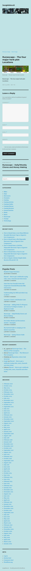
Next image (14, 51)
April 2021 (7, 413)
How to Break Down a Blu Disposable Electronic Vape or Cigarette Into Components (15, 241)
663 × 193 (13, 84)
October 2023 (8, 396)
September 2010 (9, 512)
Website (5, 139)
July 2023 (6, 398)
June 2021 (7, 411)
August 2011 (7, 494)
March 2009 (7, 541)
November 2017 (8, 446)
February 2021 (8, 415)
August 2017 (7, 452)
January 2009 (8, 543)
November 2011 (8, 492)
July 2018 (6, 438)
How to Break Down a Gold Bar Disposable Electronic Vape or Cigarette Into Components (15, 247)
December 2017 (8, 444)
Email (4, 132)
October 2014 (8, 473)
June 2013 (7, 479)
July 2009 (7, 535)
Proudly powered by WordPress (17, 568)
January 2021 (8, 417)
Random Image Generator (11, 271)
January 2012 (8, 487)
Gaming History (8, 206)
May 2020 (7, 427)
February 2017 (8, 456)
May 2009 (7, 537)
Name (4, 125)
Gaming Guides (8, 204)
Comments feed (8, 560)
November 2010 (8, 508)
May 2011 (6, 498)
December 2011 (8, 489)
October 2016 (8, 458)
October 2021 (8, 404)
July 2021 (6, 408)
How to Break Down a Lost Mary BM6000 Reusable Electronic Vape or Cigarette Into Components (16, 235)
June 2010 (7, 516)
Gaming (6, 200)
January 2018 (8, 442)
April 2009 (7, 539)
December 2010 (8, 506)
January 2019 (8, 431)
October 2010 (8, 510)
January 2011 (7, 504)
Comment (5, 102)
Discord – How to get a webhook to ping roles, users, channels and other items (15, 363)
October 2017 (8, 448)
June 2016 (7, 467)
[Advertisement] (15, 34)
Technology (7, 221)
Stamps (6, 218)
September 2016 (9, 460)
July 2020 (6, 425)
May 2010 (7, 519)
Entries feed (7, 558)
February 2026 (8, 383)
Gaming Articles (8, 202)
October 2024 (8, 390)
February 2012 (8, 485)
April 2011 (7, 500)
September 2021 (9, 406)
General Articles (8, 210)
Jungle (6, 361)
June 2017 (7, 454)
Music (5, 212)
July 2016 (6, 465)
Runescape (7, 216)
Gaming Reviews (9, 208)
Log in (6, 556)
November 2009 (9, 529)
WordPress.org (8, 562)
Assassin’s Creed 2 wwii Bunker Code (15, 299)
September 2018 (9, 433)
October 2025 (8, 386)
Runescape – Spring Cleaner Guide (14, 334)
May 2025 (7, 388)
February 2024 (8, 392)
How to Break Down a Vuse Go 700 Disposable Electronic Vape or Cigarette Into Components (15, 254)
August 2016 (7, 462)
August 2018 (7, 435)
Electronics (7, 196)
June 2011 (6, 496)
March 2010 (7, 523)
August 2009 (8, 533)
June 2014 (7, 475)
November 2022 (8, 400)
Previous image (6, 51)
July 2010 (6, 514)
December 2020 (8, 419)
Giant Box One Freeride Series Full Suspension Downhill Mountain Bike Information (15, 286)
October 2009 (8, 531)
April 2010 (7, 521)
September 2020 (9, 421)
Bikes (5, 191)
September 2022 (9, 402)
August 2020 (7, 423)
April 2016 (7, 469)
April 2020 (7, 429)
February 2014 (8, 477)
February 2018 (8, 440)
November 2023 (8, 394)
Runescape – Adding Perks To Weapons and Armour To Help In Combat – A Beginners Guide (15, 307)
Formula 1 (7, 198)
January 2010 (8, 527)
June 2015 (7, 471)
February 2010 (8, 525)
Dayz (5, 194)
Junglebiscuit (8, 5)
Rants (5, 214)
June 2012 (7, 483)
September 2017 (8, 450)
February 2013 (8, 481)
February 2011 (8, 502)
